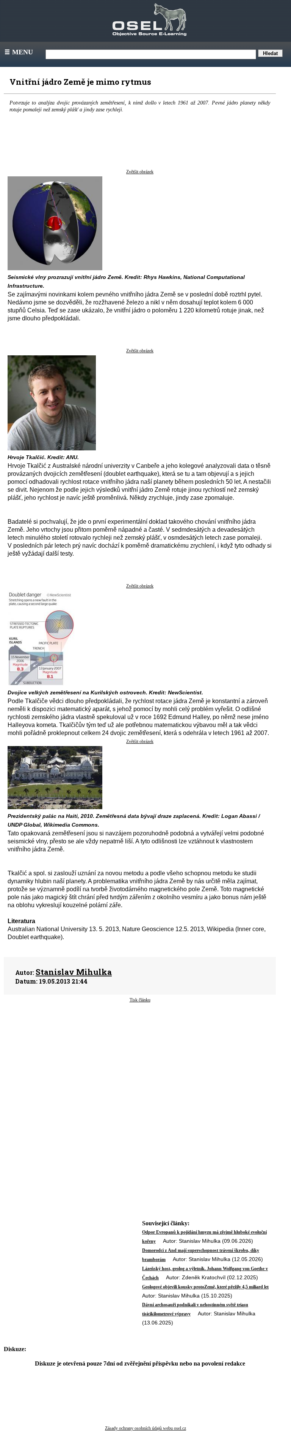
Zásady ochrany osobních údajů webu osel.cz (145, 1428)
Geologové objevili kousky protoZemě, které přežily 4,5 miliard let (205, 1287)
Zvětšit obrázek (139, 171)
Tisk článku (140, 1000)
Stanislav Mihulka (74, 971)
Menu (18, 52)
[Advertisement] (140, 1064)
